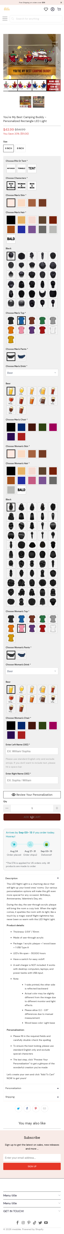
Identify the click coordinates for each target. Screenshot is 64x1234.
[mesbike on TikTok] (34, 1223)
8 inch (20, 148)
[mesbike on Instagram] (23, 1223)
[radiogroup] (32, 168)
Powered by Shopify (32, 1229)
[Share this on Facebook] (27, 1108)
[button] (32, 161)
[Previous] (5, 62)
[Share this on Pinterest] (36, 1108)
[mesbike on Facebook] (17, 1223)
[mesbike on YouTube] (46, 1223)
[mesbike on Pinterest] (29, 1223)
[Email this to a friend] (44, 1108)
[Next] (58, 62)
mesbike (16, 1229)
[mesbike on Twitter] (40, 1223)
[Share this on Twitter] (18, 1108)
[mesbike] (6, 9)
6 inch (8, 148)
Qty (5, 801)
